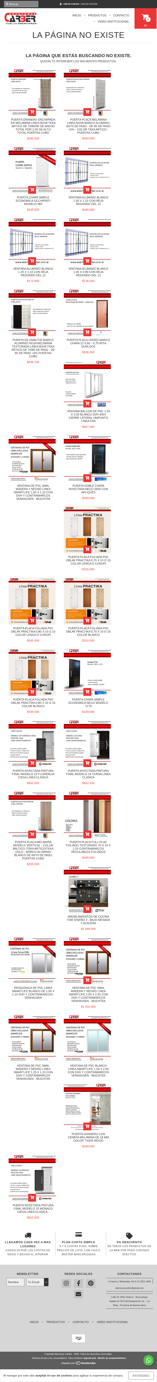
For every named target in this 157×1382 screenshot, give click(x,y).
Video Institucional (113, 21)
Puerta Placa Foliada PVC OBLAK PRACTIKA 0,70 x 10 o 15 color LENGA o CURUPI (88, 560)
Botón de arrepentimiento (112, 1358)
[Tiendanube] (78, 1364)
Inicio (76, 15)
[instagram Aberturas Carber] (66, 1283)
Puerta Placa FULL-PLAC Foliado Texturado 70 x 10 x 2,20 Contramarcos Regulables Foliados (88, 846)
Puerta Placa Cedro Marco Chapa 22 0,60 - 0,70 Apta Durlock (88, 343)
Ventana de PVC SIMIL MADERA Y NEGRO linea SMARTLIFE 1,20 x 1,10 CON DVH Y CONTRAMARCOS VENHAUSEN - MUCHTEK (33, 1072)
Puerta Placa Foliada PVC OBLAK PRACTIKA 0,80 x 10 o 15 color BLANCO (33, 703)
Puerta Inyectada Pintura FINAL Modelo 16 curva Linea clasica (88, 774)
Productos (96, 15)
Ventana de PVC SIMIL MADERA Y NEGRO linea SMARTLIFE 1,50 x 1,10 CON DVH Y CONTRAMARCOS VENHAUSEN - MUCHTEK (33, 492)
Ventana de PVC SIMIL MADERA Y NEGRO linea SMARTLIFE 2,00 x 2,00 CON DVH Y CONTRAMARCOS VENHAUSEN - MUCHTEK (88, 994)
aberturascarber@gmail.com (129, 1288)
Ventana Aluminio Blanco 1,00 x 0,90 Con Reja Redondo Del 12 (88, 272)
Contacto (120, 15)
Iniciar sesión (89, 4)
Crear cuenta (71, 4)
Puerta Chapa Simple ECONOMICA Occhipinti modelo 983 (33, 201)
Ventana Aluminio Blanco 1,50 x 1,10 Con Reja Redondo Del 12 (88, 201)
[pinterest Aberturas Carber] (90, 1283)
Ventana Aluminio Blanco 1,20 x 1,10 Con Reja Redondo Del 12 (33, 272)
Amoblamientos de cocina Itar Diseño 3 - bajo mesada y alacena (88, 920)
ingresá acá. (89, 1358)
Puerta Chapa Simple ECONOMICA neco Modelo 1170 (88, 703)
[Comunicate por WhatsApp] (148, 1360)
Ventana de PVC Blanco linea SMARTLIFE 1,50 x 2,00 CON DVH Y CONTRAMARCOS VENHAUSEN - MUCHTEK (88, 1070)
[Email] (78, 1294)
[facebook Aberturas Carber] (78, 1283)
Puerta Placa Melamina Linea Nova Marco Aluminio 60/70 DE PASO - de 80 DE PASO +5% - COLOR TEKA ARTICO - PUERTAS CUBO (88, 126)
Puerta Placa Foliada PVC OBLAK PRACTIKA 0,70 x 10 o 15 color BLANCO (88, 631)
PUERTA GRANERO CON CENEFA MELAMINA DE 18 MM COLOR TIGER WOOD (88, 1137)
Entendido (141, 1375)
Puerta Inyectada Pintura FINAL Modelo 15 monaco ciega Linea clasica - (33, 1208)
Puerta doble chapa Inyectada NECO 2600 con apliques (88, 489)
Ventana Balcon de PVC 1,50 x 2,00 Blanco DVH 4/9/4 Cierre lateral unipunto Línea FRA (88, 416)
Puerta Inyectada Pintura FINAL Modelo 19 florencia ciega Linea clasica (33, 774)
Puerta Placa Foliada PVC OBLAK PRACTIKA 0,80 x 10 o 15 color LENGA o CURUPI (33, 631)
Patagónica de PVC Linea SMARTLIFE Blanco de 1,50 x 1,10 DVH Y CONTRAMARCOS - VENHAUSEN (33, 992)
